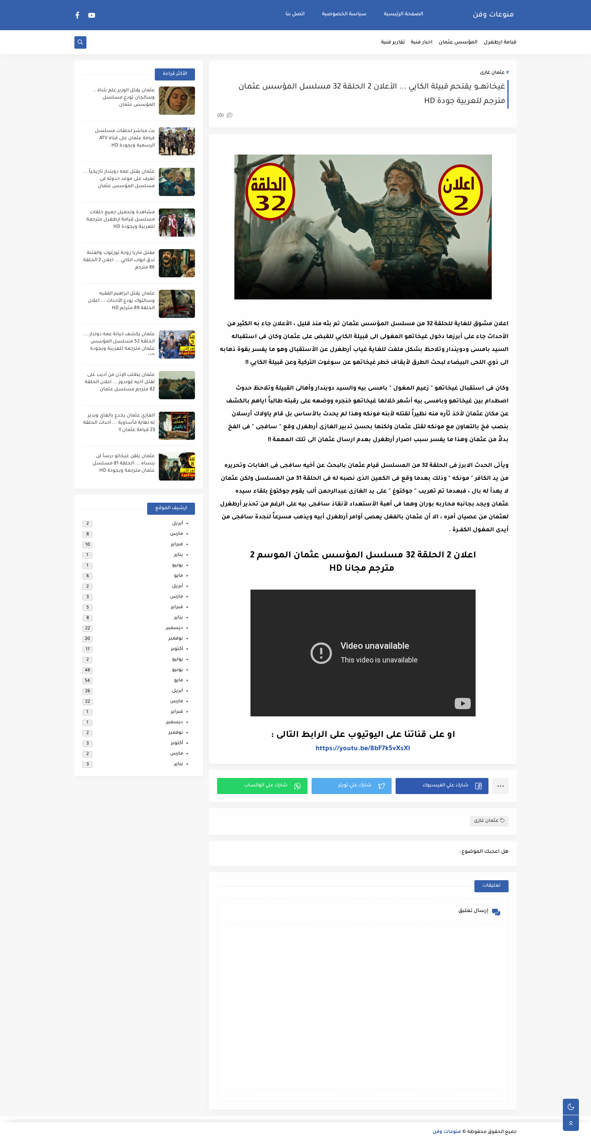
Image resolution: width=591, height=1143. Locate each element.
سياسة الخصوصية (344, 14)
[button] (442, 786)
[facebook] (78, 15)
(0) (221, 116)
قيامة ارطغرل (500, 42)
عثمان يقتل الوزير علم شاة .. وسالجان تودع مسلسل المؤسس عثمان (124, 98)
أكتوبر (177, 649)
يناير (178, 555)
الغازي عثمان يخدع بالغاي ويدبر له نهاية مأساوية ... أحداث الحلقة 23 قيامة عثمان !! (119, 423)
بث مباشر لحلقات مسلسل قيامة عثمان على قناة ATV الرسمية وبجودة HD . (125, 139)
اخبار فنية (422, 42)
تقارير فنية (393, 42)
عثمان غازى (492, 73)
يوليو (177, 659)
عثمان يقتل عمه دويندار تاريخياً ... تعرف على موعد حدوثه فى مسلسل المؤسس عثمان (119, 179)
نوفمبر (175, 639)
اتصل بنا (295, 14)
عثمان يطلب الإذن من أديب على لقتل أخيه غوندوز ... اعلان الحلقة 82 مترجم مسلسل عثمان (120, 382)
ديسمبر (174, 628)
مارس (176, 534)
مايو (178, 576)
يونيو (177, 565)
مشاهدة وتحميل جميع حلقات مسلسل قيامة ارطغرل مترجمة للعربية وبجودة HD (120, 220)
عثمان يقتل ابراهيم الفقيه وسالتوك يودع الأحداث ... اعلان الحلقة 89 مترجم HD (121, 301)
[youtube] (92, 15)
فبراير (177, 544)
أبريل (177, 523)
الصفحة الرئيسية (403, 14)
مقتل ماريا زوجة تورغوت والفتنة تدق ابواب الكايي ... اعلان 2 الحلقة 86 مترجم (119, 260)
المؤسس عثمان (458, 42)
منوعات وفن (493, 15)
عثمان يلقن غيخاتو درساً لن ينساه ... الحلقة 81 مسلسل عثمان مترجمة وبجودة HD (123, 464)
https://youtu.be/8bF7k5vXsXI (363, 749)
